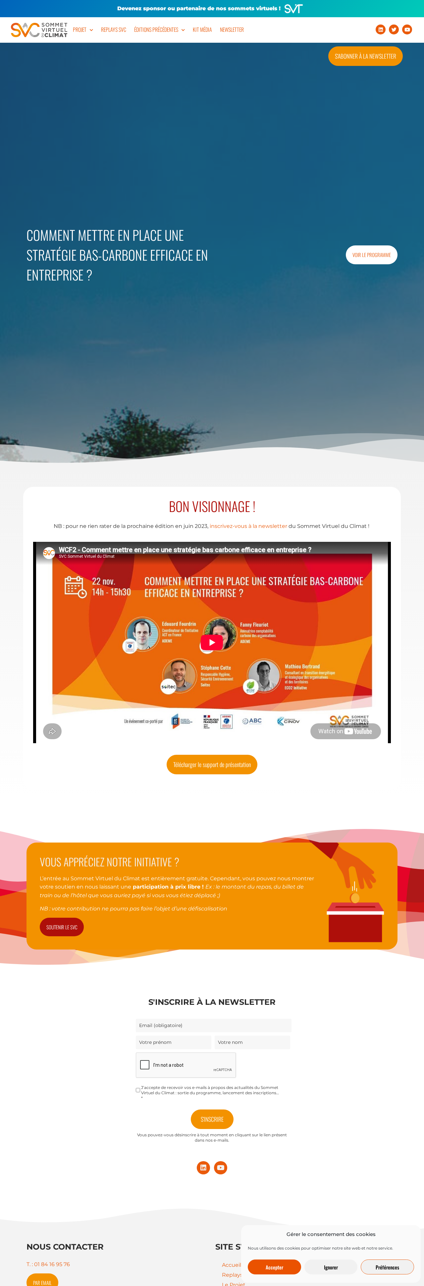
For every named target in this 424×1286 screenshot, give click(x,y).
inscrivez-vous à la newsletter (248, 526)
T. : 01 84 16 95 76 (48, 1264)
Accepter (274, 1267)
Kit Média (202, 29)
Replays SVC (113, 29)
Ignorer (331, 1267)
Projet (79, 29)
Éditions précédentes (156, 29)
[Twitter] (394, 29)
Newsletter (232, 29)
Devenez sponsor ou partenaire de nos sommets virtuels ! (199, 8)
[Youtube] (407, 29)
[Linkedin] (381, 29)
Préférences (387, 1267)
